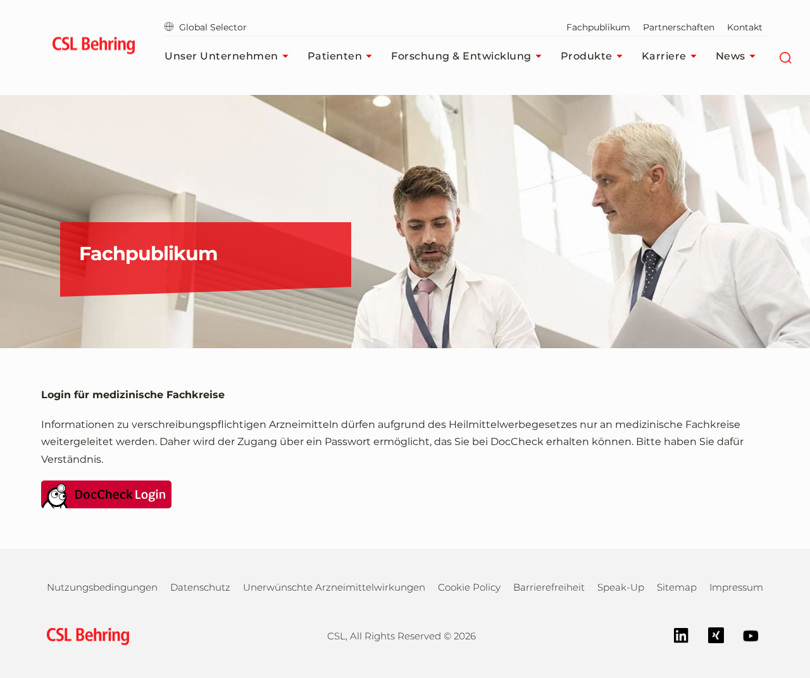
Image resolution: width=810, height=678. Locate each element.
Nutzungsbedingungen (102, 587)
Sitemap (677, 587)
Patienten (335, 56)
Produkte (587, 56)
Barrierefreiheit (549, 587)
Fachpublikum (598, 27)
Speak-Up (620, 587)
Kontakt (745, 27)
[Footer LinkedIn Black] (675, 635)
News (730, 56)
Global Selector (213, 27)
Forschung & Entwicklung (461, 56)
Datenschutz (200, 587)
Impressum (736, 587)
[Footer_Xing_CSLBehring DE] (709, 635)
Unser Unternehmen (221, 56)
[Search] (786, 56)
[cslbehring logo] (93, 47)
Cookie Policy (469, 587)
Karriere (664, 56)
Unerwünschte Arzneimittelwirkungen (334, 587)
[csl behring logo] (84, 635)
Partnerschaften (678, 27)
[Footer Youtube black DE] (744, 635)
